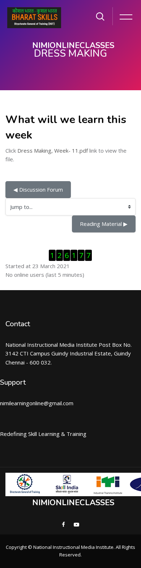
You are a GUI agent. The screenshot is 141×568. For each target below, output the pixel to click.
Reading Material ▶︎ (104, 223)
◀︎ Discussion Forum (38, 189)
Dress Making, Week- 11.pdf (52, 150)
